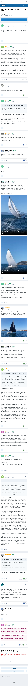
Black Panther (8, 150)
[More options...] (25, 25)
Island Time (8, 181)
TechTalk (10, 15)
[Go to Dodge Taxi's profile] (2, 432)
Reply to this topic (14, 20)
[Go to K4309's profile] (2, 47)
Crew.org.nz (5, 2)
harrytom (19, 105)
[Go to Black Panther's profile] (2, 151)
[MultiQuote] (2, 41)
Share (14, 668)
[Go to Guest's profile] (2, 25)
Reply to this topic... (8, 661)
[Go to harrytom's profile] (2, 85)
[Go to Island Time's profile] (2, 182)
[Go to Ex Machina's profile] (2, 555)
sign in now (7, 653)
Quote (5, 40)
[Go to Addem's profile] (2, 584)
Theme (13, 681)
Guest (3, 14)
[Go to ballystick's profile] (2, 308)
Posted (9, 26)
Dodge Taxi (19, 480)
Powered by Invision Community (14, 684)
